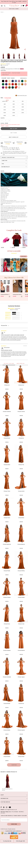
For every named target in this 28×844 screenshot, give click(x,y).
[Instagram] (6, 807)
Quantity (2, 118)
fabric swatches (21, 215)
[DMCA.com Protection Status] (14, 837)
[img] (14, 253)
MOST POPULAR (20, 363)
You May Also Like (7, 841)
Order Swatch (23, 78)
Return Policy (6, 166)
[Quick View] (10, 247)
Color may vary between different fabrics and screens (13, 212)
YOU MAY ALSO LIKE (9, 363)
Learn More (3, 70)
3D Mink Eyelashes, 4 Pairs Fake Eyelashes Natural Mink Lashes (5, 294)
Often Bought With (20, 841)
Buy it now (14, 132)
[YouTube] (10, 807)
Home (2, 12)
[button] (3, 63)
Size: (6, 97)
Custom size (12, 210)
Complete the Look (14, 230)
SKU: (1, 65)
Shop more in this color (22, 95)
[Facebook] (1, 807)
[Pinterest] (3, 807)
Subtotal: (2, 123)
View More (23, 256)
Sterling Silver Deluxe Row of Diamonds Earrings (17, 294)
